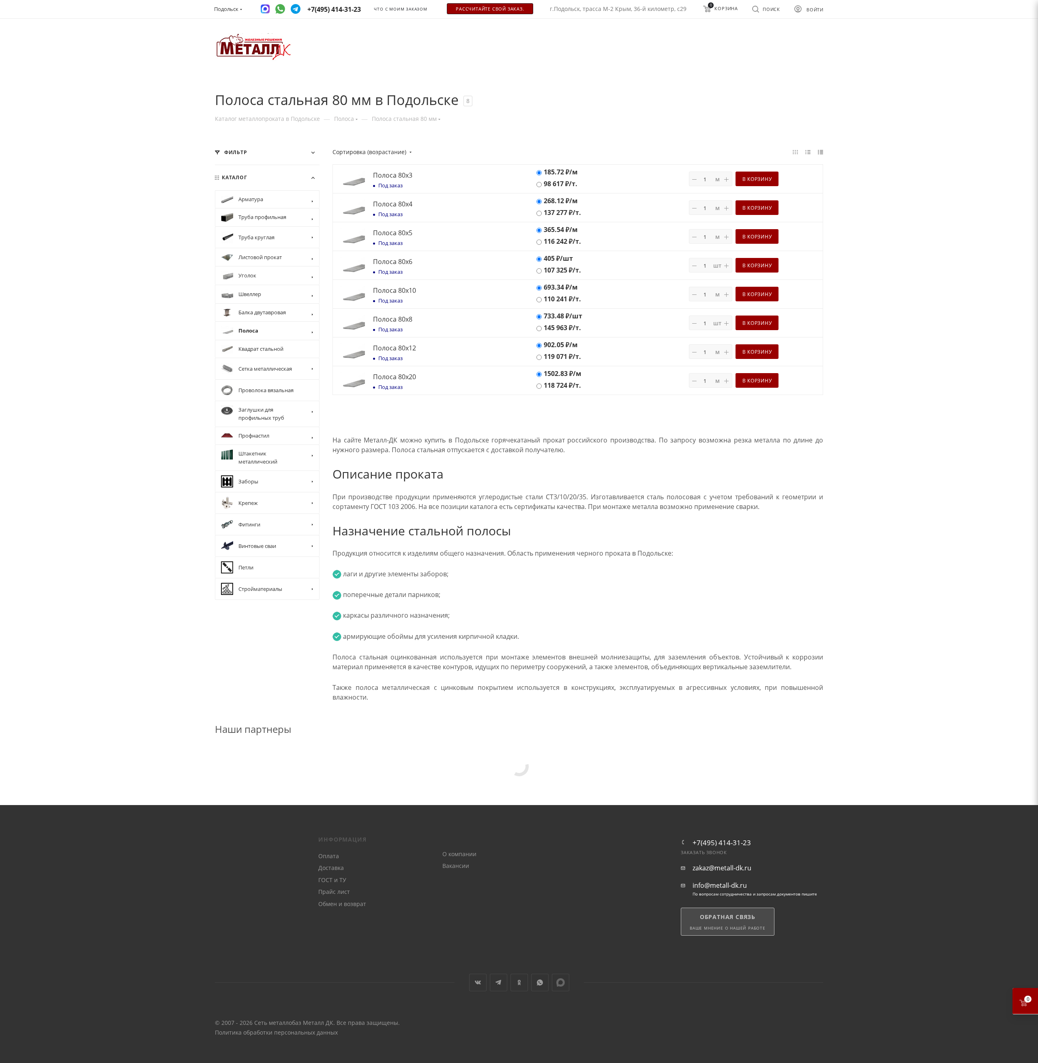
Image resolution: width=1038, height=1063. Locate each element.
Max (560, 982)
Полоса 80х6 (392, 261)
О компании (459, 854)
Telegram (498, 982)
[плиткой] (795, 151)
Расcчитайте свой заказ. (490, 9)
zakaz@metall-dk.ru (722, 868)
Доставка (331, 868)
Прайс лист (334, 891)
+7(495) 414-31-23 (722, 842)
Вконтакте (478, 982)
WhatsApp (540, 982)
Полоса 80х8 (392, 319)
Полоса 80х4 (392, 204)
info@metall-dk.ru (720, 885)
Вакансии (455, 866)
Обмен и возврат (342, 904)
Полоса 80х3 (392, 175)
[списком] (807, 151)
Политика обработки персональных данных (276, 1032)
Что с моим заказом (400, 9)
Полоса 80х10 (394, 290)
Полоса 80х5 (392, 232)
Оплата (328, 856)
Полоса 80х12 (394, 348)
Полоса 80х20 (394, 376)
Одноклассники (519, 982)
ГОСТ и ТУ (332, 880)
